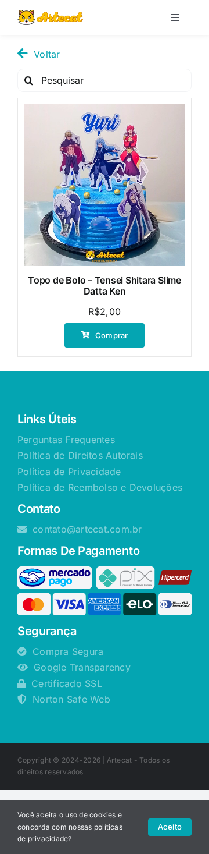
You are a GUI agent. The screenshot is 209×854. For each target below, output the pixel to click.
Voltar (47, 54)
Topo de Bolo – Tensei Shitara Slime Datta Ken (104, 285)
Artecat (119, 760)
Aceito (170, 826)
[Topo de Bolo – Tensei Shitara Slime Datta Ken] (104, 185)
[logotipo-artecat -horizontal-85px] (50, 14)
